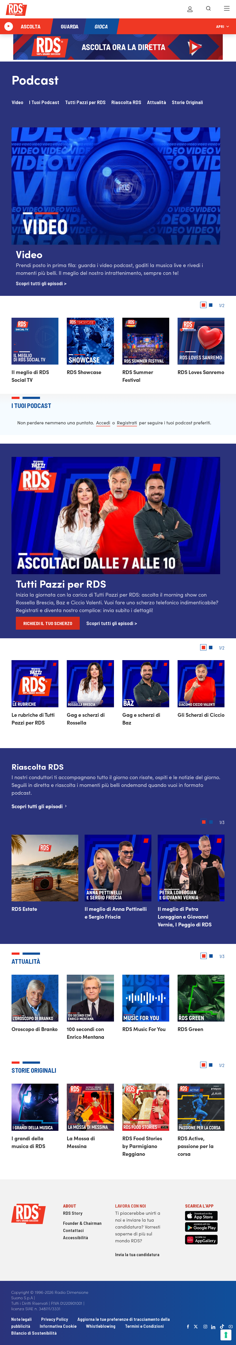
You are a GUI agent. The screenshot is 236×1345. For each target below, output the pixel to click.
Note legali (22, 1319)
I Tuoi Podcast (44, 102)
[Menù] (226, 9)
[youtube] (231, 1326)
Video (17, 102)
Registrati (127, 422)
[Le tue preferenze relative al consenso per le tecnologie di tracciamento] (225, 1334)
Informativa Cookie (58, 1326)
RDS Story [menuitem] (72, 1213)
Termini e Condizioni (144, 1326)
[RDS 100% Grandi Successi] (16, 10)
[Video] (116, 243)
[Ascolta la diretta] (8, 26)
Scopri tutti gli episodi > (41, 283)
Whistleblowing (100, 1326)
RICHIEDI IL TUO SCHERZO (47, 623)
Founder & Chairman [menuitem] (82, 1223)
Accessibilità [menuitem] (75, 1237)
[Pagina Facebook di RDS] (188, 1326)
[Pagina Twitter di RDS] (196, 1326)
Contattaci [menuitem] (73, 1230)
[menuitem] (17, 102)
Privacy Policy (54, 1319)
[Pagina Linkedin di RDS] (213, 1326)
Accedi (103, 422)
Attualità (156, 102)
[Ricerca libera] (208, 9)
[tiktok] (222, 1326)
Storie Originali (187, 102)
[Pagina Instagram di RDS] (205, 1326)
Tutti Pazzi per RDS (85, 102)
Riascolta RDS (126, 102)
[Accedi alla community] (189, 9)
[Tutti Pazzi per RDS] (116, 572)
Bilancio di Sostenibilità (34, 1333)
